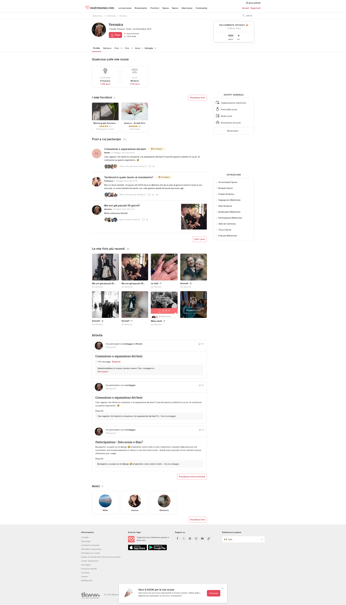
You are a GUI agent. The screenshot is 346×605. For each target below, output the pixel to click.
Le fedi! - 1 (156, 283)
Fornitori (154, 8)
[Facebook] (177, 538)
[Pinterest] (189, 538)
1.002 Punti (131, 36)
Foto (127, 48)
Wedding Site (86, 580)
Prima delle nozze (229, 109)
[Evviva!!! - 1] (134, 304)
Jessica (134, 510)
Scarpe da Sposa (226, 194)
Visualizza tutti (197, 97)
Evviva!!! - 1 (127, 321)
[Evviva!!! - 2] (105, 304)
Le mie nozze (125, 8)
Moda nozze (226, 116)
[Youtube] (202, 538)
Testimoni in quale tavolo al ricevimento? (128, 177)
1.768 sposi (135, 84)
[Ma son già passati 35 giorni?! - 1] (105, 267)
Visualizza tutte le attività (192, 476)
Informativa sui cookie (90, 553)
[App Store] (137, 550)
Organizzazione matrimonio (233, 103)
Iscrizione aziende (89, 569)
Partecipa (213, 593)
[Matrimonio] (99, 8)
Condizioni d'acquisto (90, 545)
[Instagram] (196, 538)
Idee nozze (187, 8)
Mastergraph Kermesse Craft (105, 123)
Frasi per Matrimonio (227, 235)
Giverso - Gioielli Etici (134, 123)
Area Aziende (254, 3)
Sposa (165, 8)
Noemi (107, 153)
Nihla (105, 510)
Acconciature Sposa (227, 182)
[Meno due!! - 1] (164, 304)
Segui (117, 34)
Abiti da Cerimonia (226, 223)
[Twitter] (183, 538)
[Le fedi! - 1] (164, 267)
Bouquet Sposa (225, 188)
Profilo (96, 48)
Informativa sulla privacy (91, 549)
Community (201, 8)
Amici (137, 48)
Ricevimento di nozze (231, 122)
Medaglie (149, 48)
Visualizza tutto (193, 310)
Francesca (108, 181)
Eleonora (164, 510)
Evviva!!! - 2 (97, 321)
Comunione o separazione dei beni (125, 149)
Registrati (256, 8)
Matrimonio (97, 16)
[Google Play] (157, 550)
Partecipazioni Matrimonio (230, 218)
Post (117, 48)
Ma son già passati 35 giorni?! (122, 205)
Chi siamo (85, 573)
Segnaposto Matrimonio (229, 200)
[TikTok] (208, 538)
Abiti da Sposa (225, 206)
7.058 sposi (105, 84)
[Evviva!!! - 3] (193, 267)
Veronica (108, 209)
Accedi (245, 8)
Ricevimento (141, 8)
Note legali (86, 541)
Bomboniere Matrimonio (229, 212)
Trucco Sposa (224, 229)
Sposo (175, 8)
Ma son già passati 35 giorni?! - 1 (104, 283)
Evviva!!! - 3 (185, 283)
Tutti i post (199, 239)
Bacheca (107, 48)
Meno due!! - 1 (158, 321)
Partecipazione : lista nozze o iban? (119, 442)
